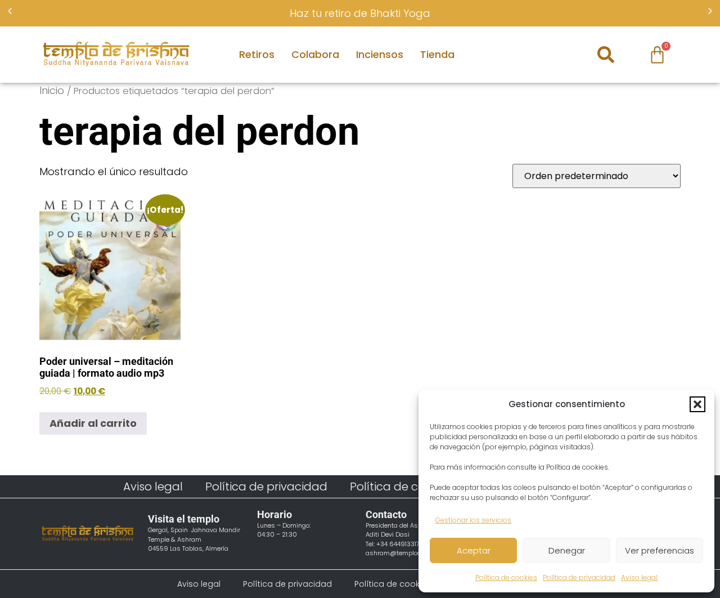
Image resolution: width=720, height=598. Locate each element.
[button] (697, 404)
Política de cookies (506, 577)
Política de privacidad (579, 577)
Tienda (437, 54)
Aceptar (473, 550)
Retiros (256, 54)
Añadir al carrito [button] (93, 423)
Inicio (51, 90)
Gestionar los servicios (473, 520)
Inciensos (379, 54)
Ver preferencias (659, 550)
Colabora (315, 54)
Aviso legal (639, 577)
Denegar (566, 550)
